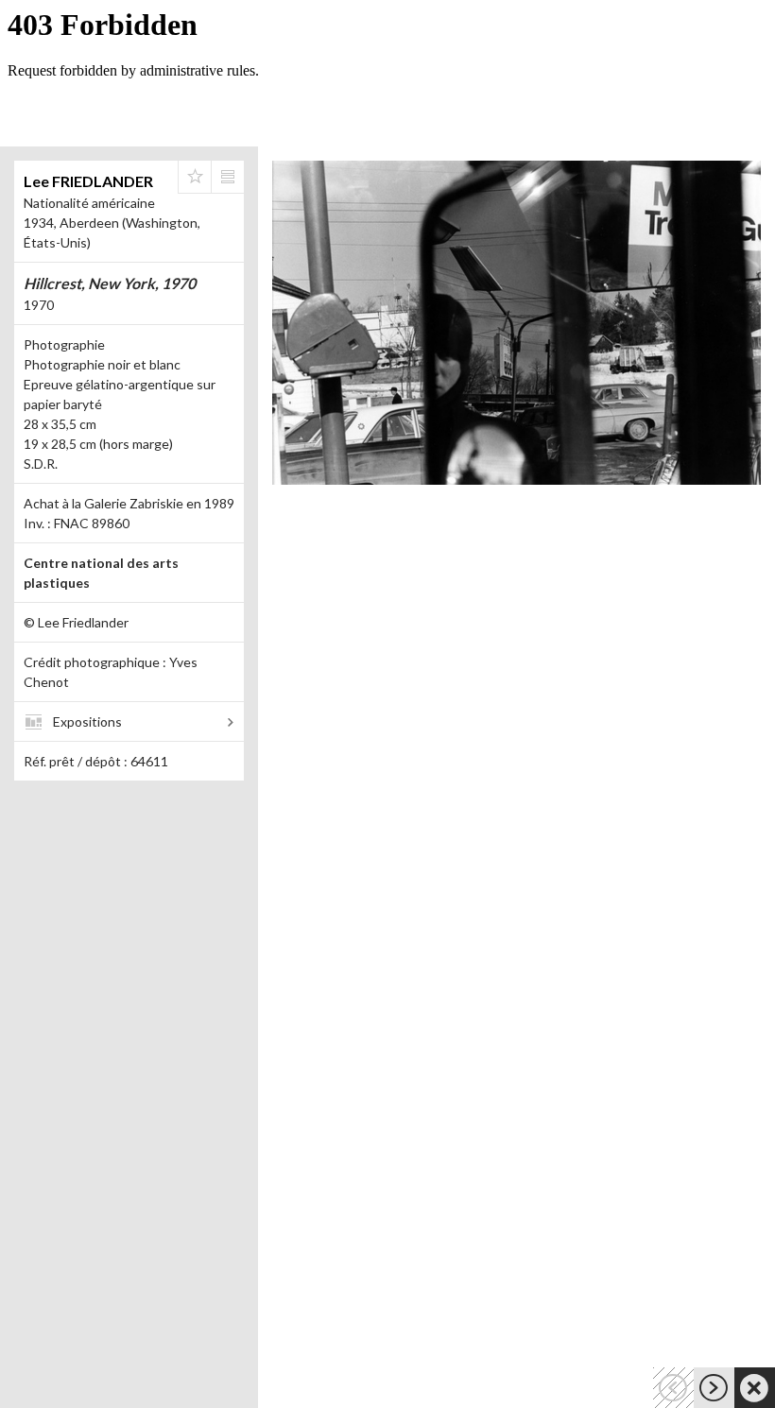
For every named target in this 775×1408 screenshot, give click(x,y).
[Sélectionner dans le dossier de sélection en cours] (195, 177)
